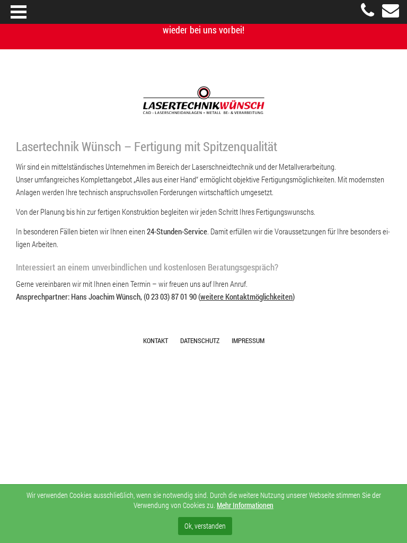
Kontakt (155, 340)
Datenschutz (199, 340)
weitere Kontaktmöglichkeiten (246, 296)
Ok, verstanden (205, 526)
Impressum (248, 340)
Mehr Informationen (245, 505)
